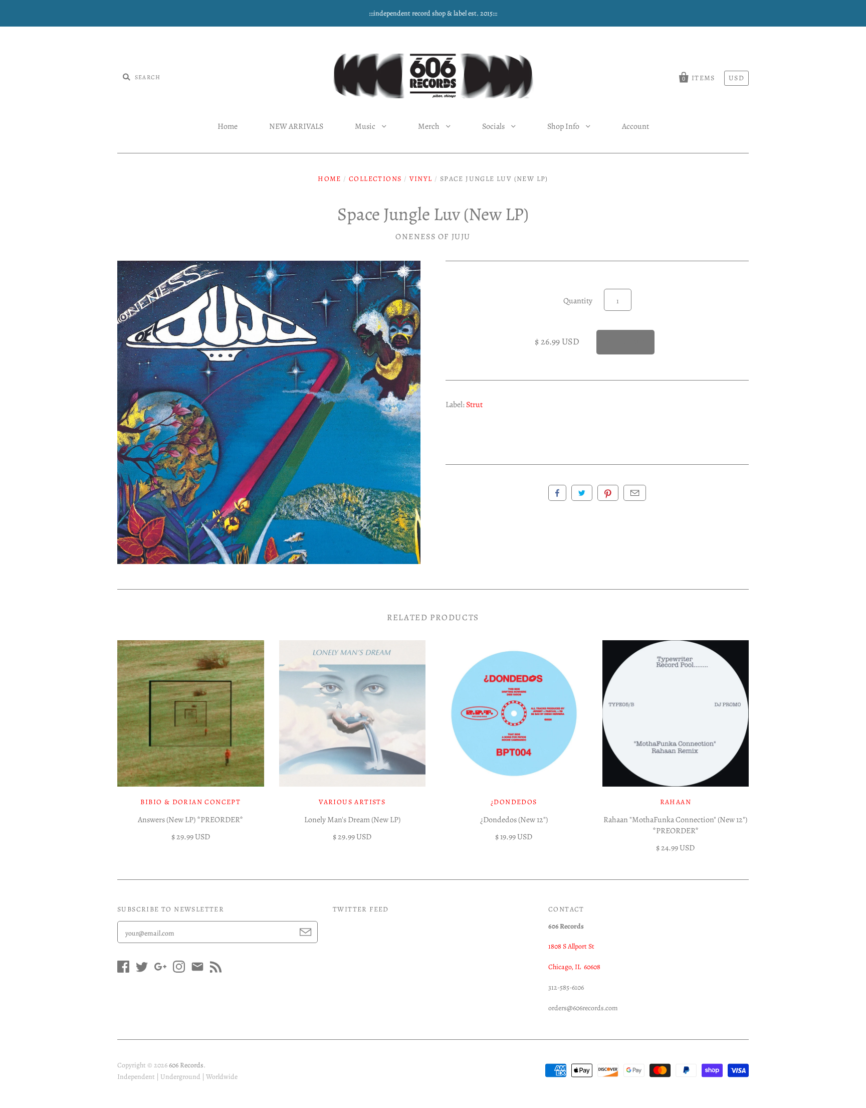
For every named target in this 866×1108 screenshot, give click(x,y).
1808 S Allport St (571, 946)
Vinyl (420, 178)
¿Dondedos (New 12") (514, 819)
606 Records (186, 1065)
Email (634, 493)
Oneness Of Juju (433, 236)
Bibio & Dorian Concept (190, 802)
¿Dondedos (514, 802)
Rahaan (675, 802)
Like (557, 493)
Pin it (607, 493)
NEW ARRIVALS (296, 126)
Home (228, 126)
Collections (375, 178)
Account (635, 126)
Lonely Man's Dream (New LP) (352, 819)
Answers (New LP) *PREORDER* (190, 819)
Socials (494, 126)
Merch (429, 126)
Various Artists (352, 802)
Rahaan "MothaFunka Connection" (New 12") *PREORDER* (675, 825)
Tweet (581, 493)
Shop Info (564, 126)
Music (366, 126)
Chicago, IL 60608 (574, 967)
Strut (474, 404)
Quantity (577, 300)
